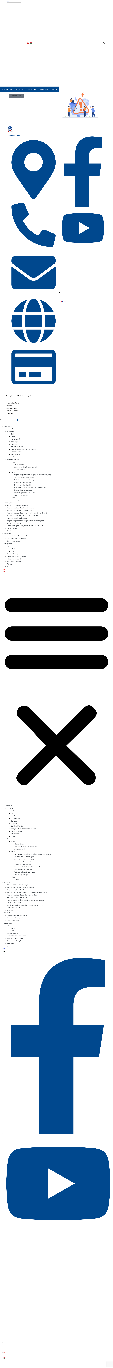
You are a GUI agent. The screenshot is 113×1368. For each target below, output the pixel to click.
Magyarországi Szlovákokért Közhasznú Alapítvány (22, 516)
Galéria (54, 89)
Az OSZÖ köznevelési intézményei (24, 480)
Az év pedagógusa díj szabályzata (24, 493)
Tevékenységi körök (13, 460)
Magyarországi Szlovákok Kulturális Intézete (20, 508)
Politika (13, 498)
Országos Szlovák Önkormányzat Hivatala (23, 449)
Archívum (13, 457)
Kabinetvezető (15, 439)
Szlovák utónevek (19, 470)
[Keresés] (17, 420)
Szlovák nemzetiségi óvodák (23, 483)
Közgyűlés (14, 444)
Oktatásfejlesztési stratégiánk (23, 490)
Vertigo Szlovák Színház (14, 523)
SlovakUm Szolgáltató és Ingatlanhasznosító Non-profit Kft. (25, 526)
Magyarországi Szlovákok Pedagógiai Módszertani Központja (32, 475)
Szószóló (17, 500)
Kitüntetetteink (19, 465)
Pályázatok (10, 564)
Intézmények (20, 89)
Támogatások (43, 89)
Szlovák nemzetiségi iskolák (22, 485)
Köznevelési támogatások (15, 559)
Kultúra (13, 462)
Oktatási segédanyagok (21, 495)
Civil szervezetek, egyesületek (16, 539)
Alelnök (13, 437)
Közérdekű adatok (16, 452)
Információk (10, 432)
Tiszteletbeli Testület (17, 447)
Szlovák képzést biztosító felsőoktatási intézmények (30, 488)
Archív (12, 551)
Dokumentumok (15, 454)
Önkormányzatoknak (13, 541)
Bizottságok (14, 442)
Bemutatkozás (11, 429)
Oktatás (13, 472)
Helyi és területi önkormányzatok (17, 536)
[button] (8, 89)
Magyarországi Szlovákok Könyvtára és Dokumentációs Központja (27, 513)
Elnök (12, 434)
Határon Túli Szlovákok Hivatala (16, 556)
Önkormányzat (7, 89)
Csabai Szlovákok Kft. (13, 528)
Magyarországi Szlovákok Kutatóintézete (19, 511)
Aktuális (13, 549)
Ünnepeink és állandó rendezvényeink (25, 467)
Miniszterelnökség (12, 554)
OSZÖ (9, 546)
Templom (10, 531)
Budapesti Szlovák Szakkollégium (24, 477)
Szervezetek (32, 89)
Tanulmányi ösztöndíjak (14, 562)
